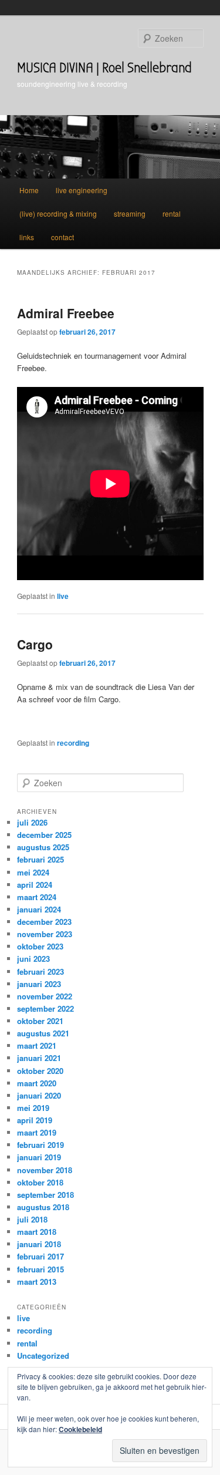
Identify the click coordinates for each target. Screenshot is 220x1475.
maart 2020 (36, 1083)
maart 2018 (36, 1231)
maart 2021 (36, 1045)
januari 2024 (39, 909)
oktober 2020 (40, 1070)
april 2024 (34, 884)
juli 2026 (32, 822)
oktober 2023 (40, 946)
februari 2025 (40, 859)
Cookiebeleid (80, 1429)
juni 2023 (33, 958)
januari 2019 (39, 1157)
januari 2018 (39, 1244)
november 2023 (44, 933)
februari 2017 (40, 1256)
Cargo (35, 644)
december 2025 (44, 834)
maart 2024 (36, 896)
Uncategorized (43, 1355)
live (63, 596)
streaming (129, 213)
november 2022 (44, 996)
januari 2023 (39, 983)
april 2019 (34, 1120)
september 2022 (45, 1008)
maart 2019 (36, 1132)
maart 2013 (36, 1281)
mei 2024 (33, 872)
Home (29, 190)
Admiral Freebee (65, 313)
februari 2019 (40, 1144)
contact (62, 237)
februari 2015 (40, 1269)
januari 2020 (39, 1095)
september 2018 (45, 1194)
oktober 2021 (40, 1020)
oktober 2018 (40, 1182)
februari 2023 (40, 971)
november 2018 (44, 1170)
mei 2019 (33, 1107)
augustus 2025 (43, 847)
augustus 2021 (43, 1033)
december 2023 (44, 921)
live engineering (81, 190)
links (26, 237)
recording (73, 743)
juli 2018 (32, 1219)
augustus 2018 (43, 1207)
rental (172, 213)
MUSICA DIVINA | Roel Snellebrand (104, 67)
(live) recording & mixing (58, 213)
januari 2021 (39, 1057)
